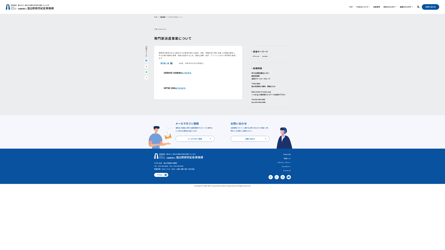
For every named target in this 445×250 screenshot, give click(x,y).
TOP (155, 17)
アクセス (159, 175)
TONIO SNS (287, 154)
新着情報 (162, 17)
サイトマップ (287, 171)
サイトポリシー (286, 166)
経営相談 (265, 56)
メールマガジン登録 (195, 139)
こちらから (187, 72)
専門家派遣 (256, 56)
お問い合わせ (430, 7)
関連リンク (287, 158)
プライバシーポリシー (284, 162)
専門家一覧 (165, 63)
